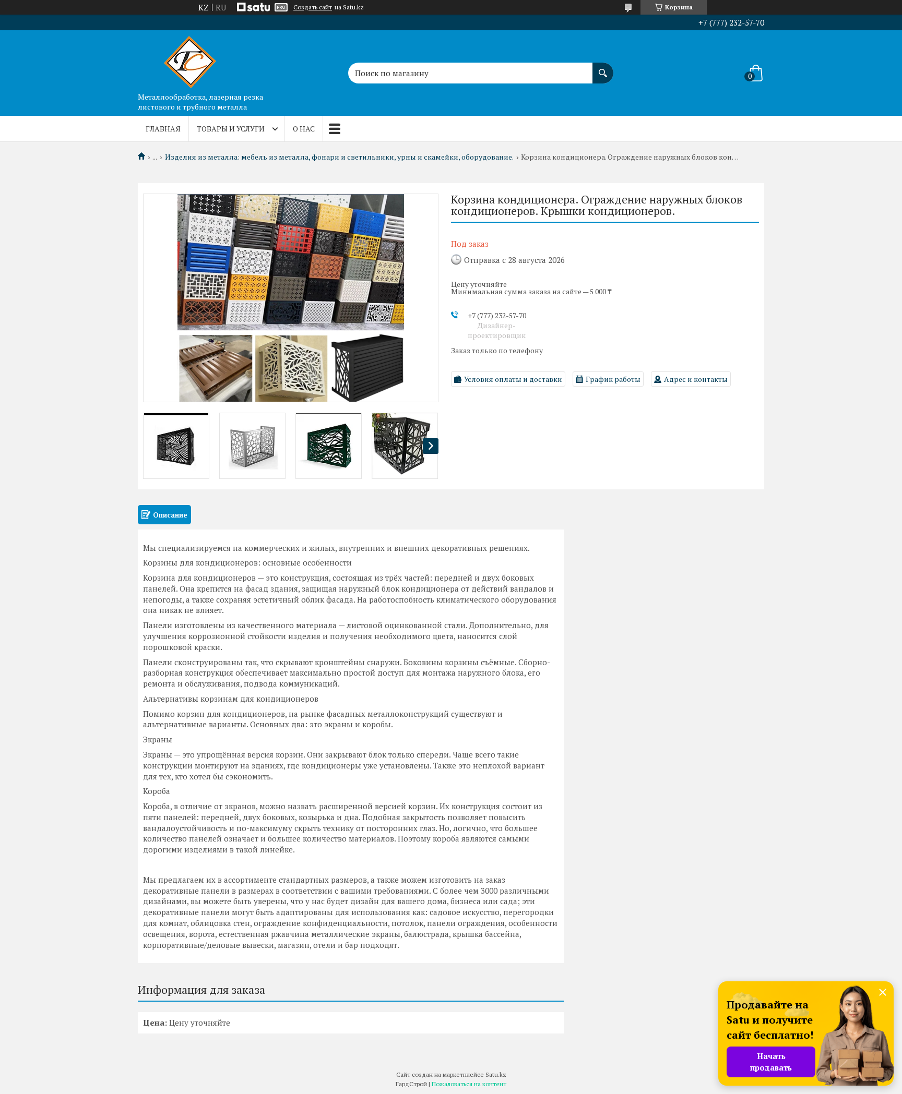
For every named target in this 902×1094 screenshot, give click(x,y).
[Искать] (602, 67)
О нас (304, 129)
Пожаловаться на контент (469, 1084)
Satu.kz (495, 1074)
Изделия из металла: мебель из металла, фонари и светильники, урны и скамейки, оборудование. (339, 157)
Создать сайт (312, 7)
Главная (163, 129)
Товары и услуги (231, 129)
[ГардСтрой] (190, 59)
